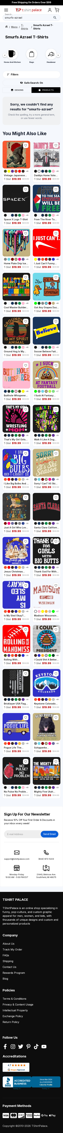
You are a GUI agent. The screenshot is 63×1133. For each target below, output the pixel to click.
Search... (9, 14)
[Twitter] (20, 1047)
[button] (25, 145)
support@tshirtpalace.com (16, 859)
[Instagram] (13, 1047)
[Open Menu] (6, 10)
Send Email (49, 834)
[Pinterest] (28, 1047)
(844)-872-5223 (46, 859)
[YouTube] (44, 1047)
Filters (14, 74)
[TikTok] (36, 1047)
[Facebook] (5, 1047)
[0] (56, 10)
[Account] (49, 10)
